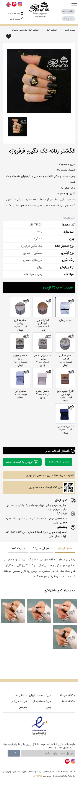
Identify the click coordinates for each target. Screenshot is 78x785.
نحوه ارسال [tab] (65, 548)
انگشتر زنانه (51, 30)
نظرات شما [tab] (18, 548)
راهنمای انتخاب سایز (58, 451)
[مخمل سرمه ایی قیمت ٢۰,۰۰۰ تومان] (65, 413)
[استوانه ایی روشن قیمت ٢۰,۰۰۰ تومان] (20, 307)
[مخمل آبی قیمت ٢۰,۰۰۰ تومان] (20, 378)
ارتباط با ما (21, 695)
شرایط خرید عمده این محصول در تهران (50, 475)
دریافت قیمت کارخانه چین (45, 487)
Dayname (37, 776)
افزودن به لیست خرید (19, 462)
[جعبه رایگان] (65, 307)
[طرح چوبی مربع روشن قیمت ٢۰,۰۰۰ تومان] (42, 342)
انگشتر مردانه (67, 695)
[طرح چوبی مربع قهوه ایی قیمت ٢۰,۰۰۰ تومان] (65, 378)
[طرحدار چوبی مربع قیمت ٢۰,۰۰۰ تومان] (20, 342)
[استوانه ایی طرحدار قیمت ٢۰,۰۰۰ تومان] (65, 342)
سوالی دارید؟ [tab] (41, 548)
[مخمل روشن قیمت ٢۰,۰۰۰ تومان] (42, 378)
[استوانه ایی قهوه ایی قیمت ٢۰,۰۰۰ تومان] (42, 307)
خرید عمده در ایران (40, 695)
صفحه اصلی (69, 30)
